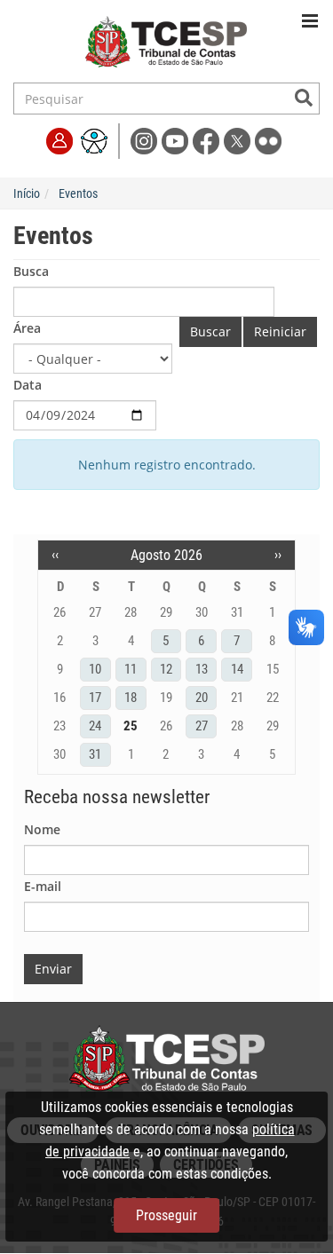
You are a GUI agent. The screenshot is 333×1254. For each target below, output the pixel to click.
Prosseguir (166, 1215)
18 (130, 698)
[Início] (166, 45)
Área (27, 327)
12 (166, 669)
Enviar (53, 968)
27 (201, 726)
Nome (42, 829)
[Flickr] (268, 139)
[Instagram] (146, 139)
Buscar (210, 331)
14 (237, 669)
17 (95, 698)
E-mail (42, 886)
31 (95, 754)
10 (95, 669)
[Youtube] (177, 139)
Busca (31, 271)
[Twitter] (239, 139)
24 (95, 726)
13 (201, 669)
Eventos (78, 193)
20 (201, 698)
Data (27, 384)
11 (130, 669)
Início (26, 193)
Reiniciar (280, 331)
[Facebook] (208, 139)
